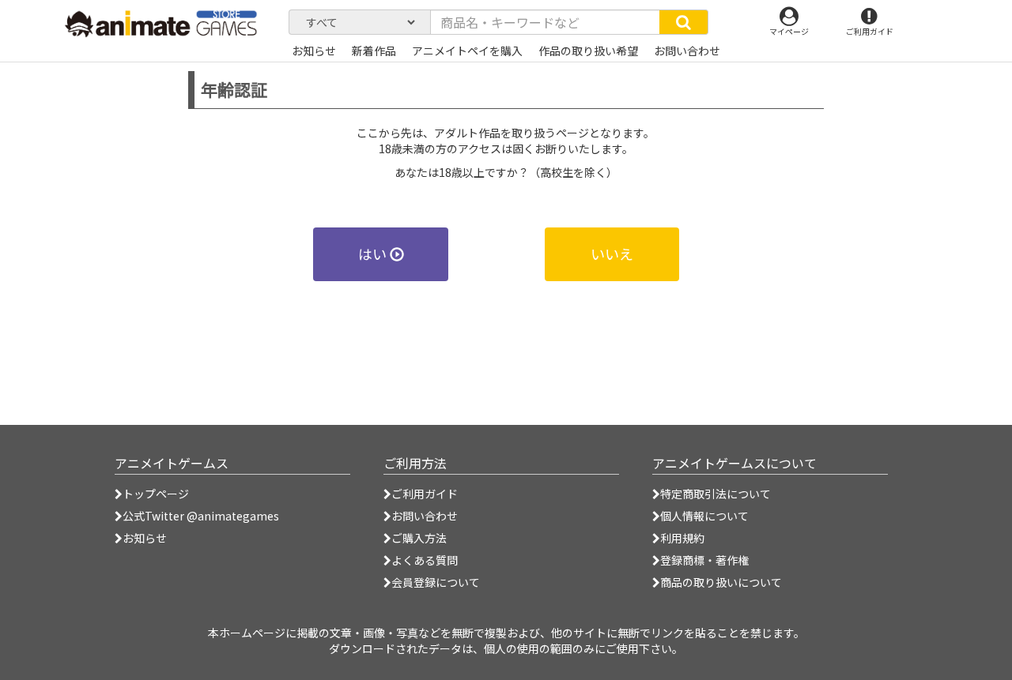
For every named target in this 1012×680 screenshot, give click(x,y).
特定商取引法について (715, 494)
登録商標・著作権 (704, 560)
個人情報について (704, 516)
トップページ (156, 494)
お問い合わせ (424, 516)
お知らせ (145, 538)
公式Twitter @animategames (201, 516)
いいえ (612, 253)
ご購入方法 (419, 538)
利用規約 (682, 538)
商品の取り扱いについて (721, 582)
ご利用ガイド (424, 494)
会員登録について (435, 582)
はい (374, 253)
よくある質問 (424, 560)
